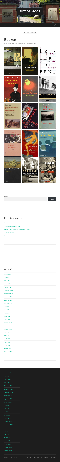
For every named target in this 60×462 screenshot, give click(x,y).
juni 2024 (6, 309)
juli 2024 (6, 306)
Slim (5, 236)
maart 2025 (7, 284)
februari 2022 (8, 322)
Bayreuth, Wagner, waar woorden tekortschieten (17, 229)
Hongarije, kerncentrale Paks (12, 226)
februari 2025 (8, 287)
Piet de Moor (30, 11)
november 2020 (8, 326)
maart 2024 (7, 319)
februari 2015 (8, 348)
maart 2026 (7, 280)
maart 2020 (7, 342)
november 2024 (8, 293)
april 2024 (7, 316)
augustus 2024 (8, 303)
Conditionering (8, 223)
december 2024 (8, 290)
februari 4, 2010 (9, 43)
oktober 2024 (8, 297)
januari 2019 (7, 345)
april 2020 (7, 339)
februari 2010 (8, 351)
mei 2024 (6, 313)
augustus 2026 (8, 274)
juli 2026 (6, 277)
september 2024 (8, 300)
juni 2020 (6, 332)
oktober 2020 (8, 329)
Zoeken (6, 196)
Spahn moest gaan (9, 232)
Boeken (10, 39)
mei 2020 (6, 335)
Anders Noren (45, 457)
